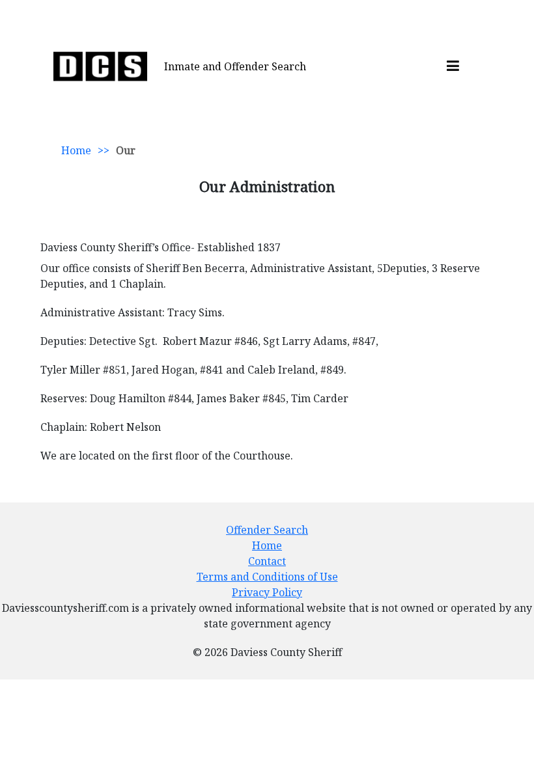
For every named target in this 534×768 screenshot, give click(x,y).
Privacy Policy (267, 592)
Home (76, 150)
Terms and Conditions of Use (267, 576)
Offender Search (267, 530)
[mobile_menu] (453, 67)
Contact (267, 561)
